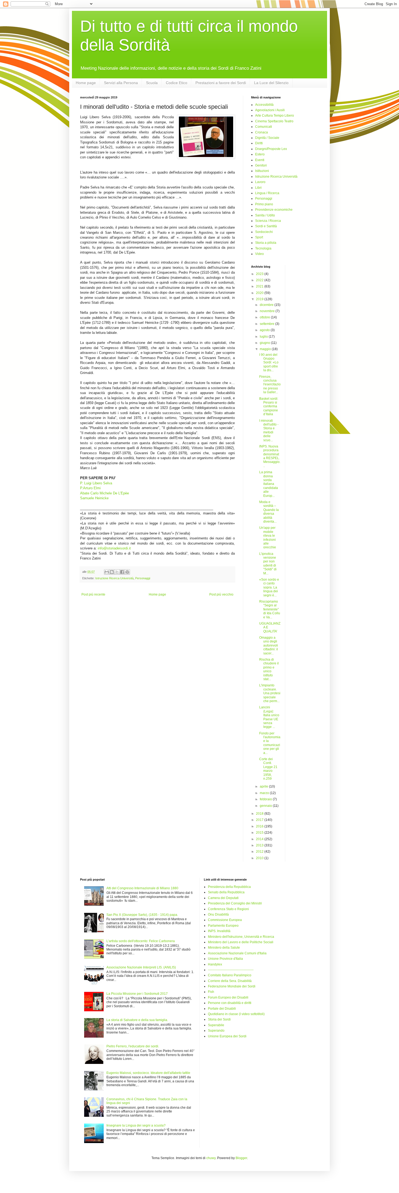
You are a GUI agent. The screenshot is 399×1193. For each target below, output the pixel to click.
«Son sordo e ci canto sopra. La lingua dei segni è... (269, 587)
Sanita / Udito (265, 215)
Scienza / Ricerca (268, 221)
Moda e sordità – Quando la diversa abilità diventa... (269, 511)
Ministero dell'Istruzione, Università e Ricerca (241, 937)
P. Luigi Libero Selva (96, 483)
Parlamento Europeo (223, 925)
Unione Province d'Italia (225, 959)
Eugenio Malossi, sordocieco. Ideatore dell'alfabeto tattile (148, 1073)
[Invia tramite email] (106, 572)
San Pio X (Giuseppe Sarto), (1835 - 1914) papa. (142, 915)
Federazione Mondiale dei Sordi (231, 986)
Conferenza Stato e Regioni (228, 909)
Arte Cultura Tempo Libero (274, 115)
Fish (211, 992)
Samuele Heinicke (94, 498)
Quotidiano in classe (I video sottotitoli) (236, 1014)
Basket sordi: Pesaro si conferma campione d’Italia (268, 406)
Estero (260, 154)
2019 (260, 299)
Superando (216, 1030)
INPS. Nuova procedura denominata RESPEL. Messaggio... (269, 456)
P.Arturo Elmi (90, 488)
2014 (260, 839)
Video (259, 254)
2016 (260, 826)
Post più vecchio (221, 594)
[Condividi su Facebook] (122, 572)
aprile (264, 786)
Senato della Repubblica (226, 892)
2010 (260, 858)
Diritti (259, 143)
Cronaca (261, 132)
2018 (260, 813)
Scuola (152, 83)
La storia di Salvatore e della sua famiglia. (137, 1020)
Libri (258, 188)
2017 (260, 820)
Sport (259, 237)
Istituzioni (262, 171)
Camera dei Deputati (223, 898)
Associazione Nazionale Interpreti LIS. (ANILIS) (141, 967)
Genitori (261, 165)
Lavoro (260, 182)
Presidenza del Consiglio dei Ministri (235, 903)
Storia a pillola (265, 243)
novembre (268, 311)
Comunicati (263, 127)
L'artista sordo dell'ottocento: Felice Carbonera (140, 941)
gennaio (266, 806)
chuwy (211, 1158)
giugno (265, 343)
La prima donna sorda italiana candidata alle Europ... (268, 483)
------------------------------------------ (231, 970)
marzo (265, 793)
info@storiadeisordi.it (114, 548)
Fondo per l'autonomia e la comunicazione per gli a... (269, 743)
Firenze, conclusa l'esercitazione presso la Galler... (270, 384)
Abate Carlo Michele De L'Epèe (104, 493)
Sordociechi (264, 232)
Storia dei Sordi (219, 1019)
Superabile (216, 1025)
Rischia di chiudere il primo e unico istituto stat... (269, 669)
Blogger (241, 1158)
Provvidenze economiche (274, 210)
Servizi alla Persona (121, 83)
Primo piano (264, 204)
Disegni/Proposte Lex (271, 149)
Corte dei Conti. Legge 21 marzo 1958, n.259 (268, 769)
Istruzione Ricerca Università (114, 578)
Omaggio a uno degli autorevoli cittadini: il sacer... (268, 645)
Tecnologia (263, 248)
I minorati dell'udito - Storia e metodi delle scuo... (268, 430)
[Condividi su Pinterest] (127, 572)
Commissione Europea (225, 920)
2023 (260, 274)
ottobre (265, 317)
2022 (260, 280)
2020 (260, 293)
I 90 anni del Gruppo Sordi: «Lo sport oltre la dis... (268, 362)
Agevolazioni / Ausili (270, 110)
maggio (266, 349)
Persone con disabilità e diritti (229, 1003)
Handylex (215, 964)
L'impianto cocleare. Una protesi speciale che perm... (269, 693)
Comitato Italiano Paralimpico (229, 975)
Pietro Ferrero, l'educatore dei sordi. (132, 1046)
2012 (260, 851)
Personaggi (142, 578)
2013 (260, 845)
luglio (264, 336)
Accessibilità (264, 105)
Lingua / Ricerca (267, 193)
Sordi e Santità (266, 226)
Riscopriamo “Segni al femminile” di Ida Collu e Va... (269, 609)
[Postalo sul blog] (112, 572)
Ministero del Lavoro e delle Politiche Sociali (240, 942)
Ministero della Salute (224, 947)
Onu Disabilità (218, 914)
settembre (267, 324)
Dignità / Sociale (267, 138)
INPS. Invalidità (219, 931)
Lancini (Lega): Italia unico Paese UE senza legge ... (269, 717)
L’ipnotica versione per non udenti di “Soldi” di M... (268, 563)
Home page (86, 83)
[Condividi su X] (117, 572)
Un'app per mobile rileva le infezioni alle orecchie (267, 537)
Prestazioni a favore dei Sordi (220, 83)
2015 (260, 832)
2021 (260, 286)
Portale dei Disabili (222, 1008)
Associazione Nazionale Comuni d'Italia (237, 953)
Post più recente (93, 594)
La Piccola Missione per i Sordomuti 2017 (137, 994)
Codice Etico (176, 83)
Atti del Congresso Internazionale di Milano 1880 (142, 888)
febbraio (266, 799)
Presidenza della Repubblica (229, 887)
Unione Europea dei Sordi (227, 1036)
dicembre (267, 305)
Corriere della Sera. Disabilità (230, 981)
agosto (265, 330)
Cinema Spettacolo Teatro (274, 121)
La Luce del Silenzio (271, 83)
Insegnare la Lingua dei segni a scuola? (136, 1125)
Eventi (259, 160)
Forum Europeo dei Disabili (228, 997)
